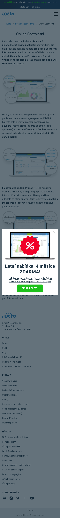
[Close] (54, 232)
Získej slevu (30, 288)
